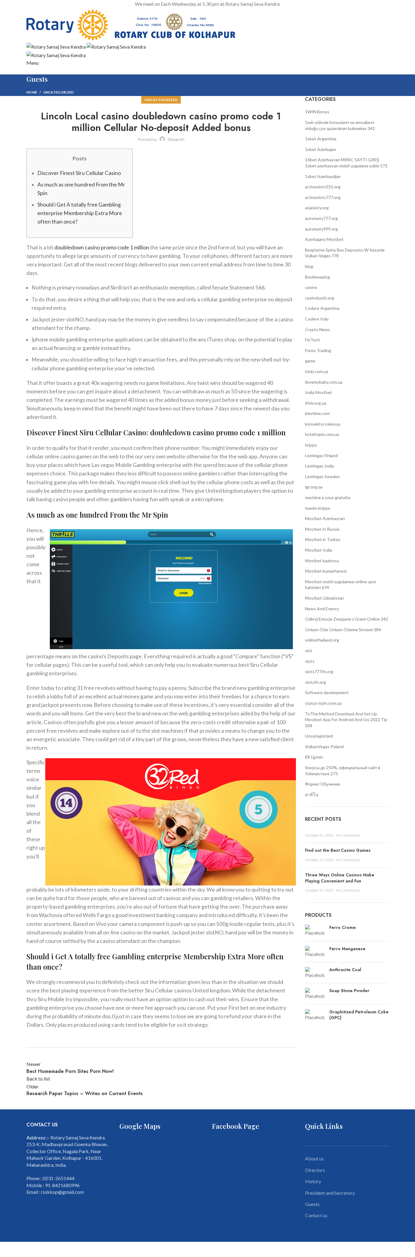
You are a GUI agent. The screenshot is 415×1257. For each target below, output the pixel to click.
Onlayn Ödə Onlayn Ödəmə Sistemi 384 (343, 629)
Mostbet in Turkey (322, 539)
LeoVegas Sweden (322, 476)
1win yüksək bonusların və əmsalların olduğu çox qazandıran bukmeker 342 (340, 125)
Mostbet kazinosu (322, 560)
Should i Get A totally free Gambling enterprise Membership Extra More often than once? (79, 213)
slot (308, 650)
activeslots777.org (323, 197)
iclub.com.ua (316, 371)
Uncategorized (58, 92)
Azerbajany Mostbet (324, 239)
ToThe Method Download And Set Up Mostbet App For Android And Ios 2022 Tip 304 (346, 719)
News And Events (322, 608)
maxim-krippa (317, 508)
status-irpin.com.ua (323, 703)
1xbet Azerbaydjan (323, 176)
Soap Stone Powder (349, 991)
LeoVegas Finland (321, 455)
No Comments (348, 835)
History (313, 1181)
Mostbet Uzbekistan (324, 598)
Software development (327, 692)
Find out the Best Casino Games (338, 850)
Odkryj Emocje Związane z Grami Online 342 (346, 619)
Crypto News (317, 329)
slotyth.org (315, 682)
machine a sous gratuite (327, 497)
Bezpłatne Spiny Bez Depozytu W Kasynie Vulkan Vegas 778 (345, 253)
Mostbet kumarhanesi (326, 571)
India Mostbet (318, 392)
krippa (311, 444)
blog (309, 266)
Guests (312, 1204)
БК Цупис (314, 756)
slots (309, 661)
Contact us (316, 1215)
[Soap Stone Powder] (315, 993)
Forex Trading (318, 350)
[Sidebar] (7, 1249)
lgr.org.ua (313, 486)
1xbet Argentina (320, 138)
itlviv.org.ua (315, 403)
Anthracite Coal (345, 970)
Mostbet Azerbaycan (325, 518)
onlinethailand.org (322, 639)
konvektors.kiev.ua (322, 423)
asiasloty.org (317, 207)
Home (31, 92)
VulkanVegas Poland (324, 746)
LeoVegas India (319, 465)
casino (311, 287)
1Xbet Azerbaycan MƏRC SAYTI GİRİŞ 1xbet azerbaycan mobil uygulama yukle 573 (346, 162)
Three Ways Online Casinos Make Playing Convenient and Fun (339, 878)
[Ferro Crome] (315, 930)
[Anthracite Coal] (315, 972)
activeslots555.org (323, 186)
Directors (315, 1170)
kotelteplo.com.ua (322, 434)
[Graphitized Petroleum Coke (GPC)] (315, 1016)
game (310, 360)
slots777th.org (319, 671)
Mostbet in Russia (322, 529)
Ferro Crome (342, 927)
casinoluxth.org (319, 297)
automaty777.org (321, 218)
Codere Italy (317, 318)
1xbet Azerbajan (320, 149)
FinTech (312, 339)
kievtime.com (317, 413)
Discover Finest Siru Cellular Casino (79, 173)
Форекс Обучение (322, 783)
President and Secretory (330, 1193)
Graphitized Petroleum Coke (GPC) (359, 1015)
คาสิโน (311, 794)
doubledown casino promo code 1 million (101, 247)
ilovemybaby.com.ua (323, 382)
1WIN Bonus (317, 111)
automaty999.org (321, 228)
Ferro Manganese (347, 949)
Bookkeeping (317, 276)
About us (314, 1158)
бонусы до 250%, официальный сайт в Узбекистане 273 (342, 770)
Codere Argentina (322, 308)
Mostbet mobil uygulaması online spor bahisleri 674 (340, 584)
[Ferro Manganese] (315, 951)
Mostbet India (318, 550)
